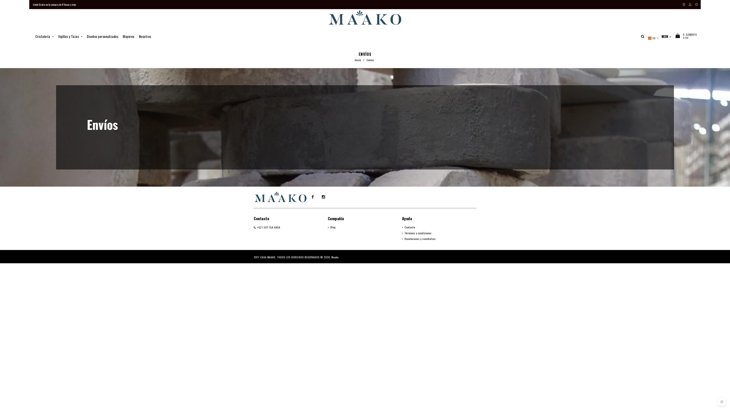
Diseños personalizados (102, 36)
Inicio (358, 60)
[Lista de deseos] (696, 4)
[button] (653, 38)
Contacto (261, 218)
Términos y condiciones (418, 233)
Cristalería (43, 36)
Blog (333, 227)
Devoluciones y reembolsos (420, 239)
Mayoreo (128, 36)
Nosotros (145, 36)
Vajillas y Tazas (69, 36)
